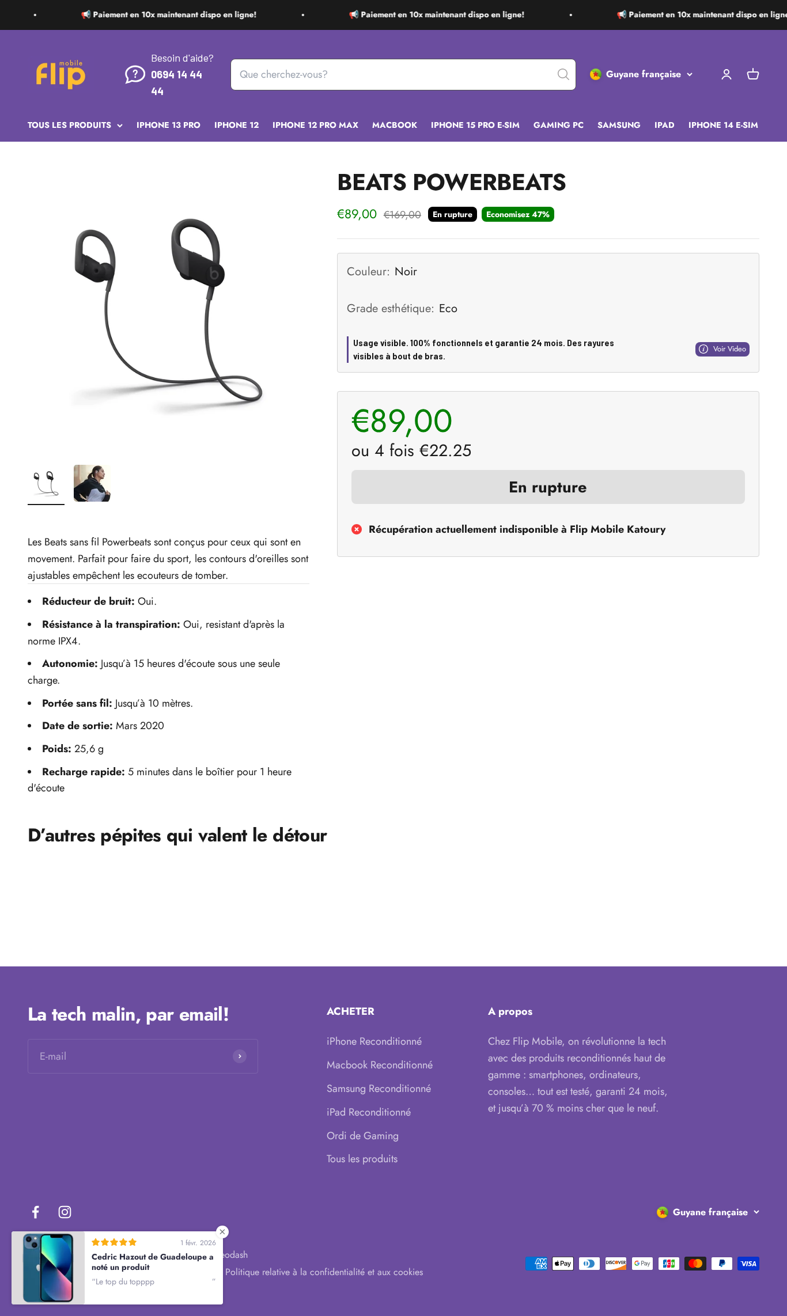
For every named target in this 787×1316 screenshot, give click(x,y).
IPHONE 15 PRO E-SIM (475, 125)
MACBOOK (394, 125)
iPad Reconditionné (369, 1112)
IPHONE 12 (236, 125)
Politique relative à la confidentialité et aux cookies (324, 1272)
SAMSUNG (619, 125)
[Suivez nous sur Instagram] (65, 1212)
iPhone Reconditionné (374, 1041)
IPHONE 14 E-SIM (723, 125)
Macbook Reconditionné (380, 1064)
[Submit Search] (563, 74)
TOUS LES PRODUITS (69, 125)
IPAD (664, 125)
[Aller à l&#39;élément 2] (92, 485)
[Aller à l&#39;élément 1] (46, 485)
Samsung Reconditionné (379, 1088)
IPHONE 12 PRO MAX (315, 125)
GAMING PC (559, 125)
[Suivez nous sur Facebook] (35, 1212)
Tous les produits (362, 1158)
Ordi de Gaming (363, 1135)
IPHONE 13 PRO (168, 125)
